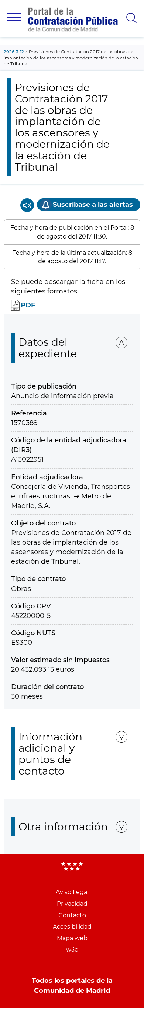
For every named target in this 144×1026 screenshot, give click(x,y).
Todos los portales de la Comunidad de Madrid (72, 985)
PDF (28, 305)
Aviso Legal (72, 891)
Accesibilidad (72, 926)
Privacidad (72, 903)
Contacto (72, 915)
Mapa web (72, 938)
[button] (14, 17)
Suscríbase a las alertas (93, 205)
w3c (72, 949)
